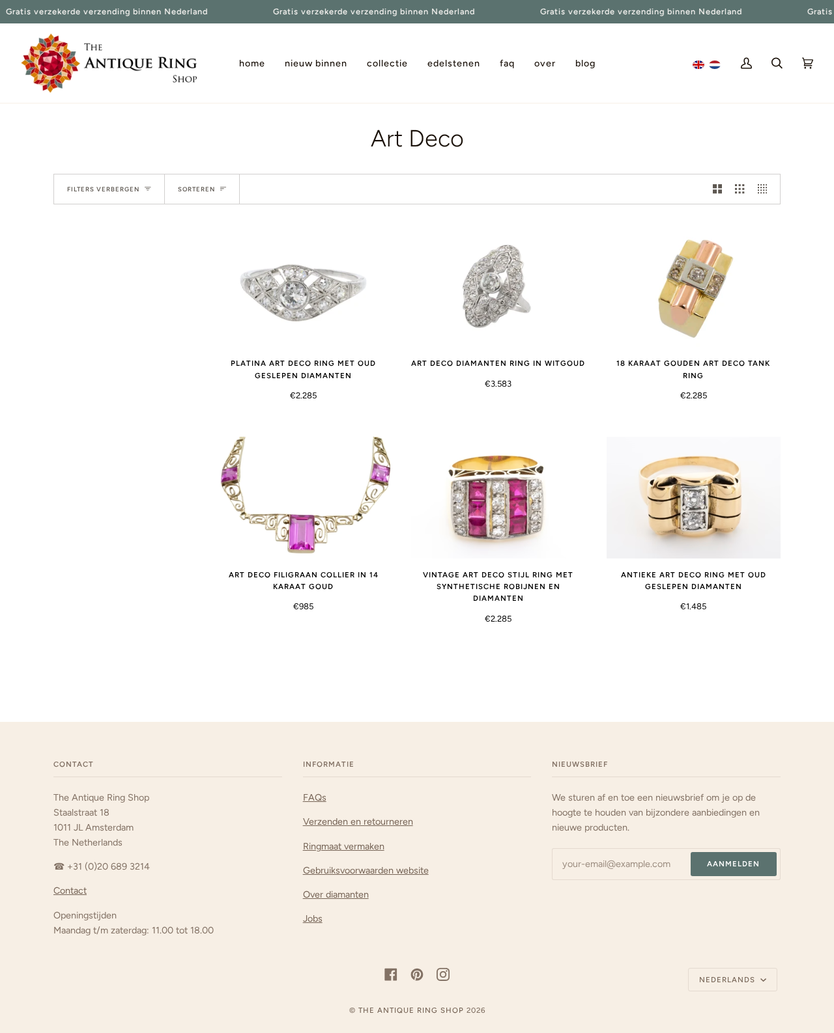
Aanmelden (733, 863)
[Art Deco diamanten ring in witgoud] (498, 286)
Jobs (313, 918)
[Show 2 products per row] (717, 189)
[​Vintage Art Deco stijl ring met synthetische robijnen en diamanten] (498, 497)
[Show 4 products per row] (765, 189)
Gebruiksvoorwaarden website (366, 870)
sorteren (196, 189)
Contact (70, 890)
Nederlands (728, 979)
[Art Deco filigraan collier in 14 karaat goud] (303, 497)
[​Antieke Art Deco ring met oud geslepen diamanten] (694, 497)
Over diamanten (336, 894)
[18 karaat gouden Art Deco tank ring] (694, 286)
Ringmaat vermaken (343, 846)
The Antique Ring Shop (411, 1010)
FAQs (314, 797)
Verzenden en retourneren (358, 821)
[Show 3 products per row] (739, 189)
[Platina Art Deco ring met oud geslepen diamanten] (303, 286)
